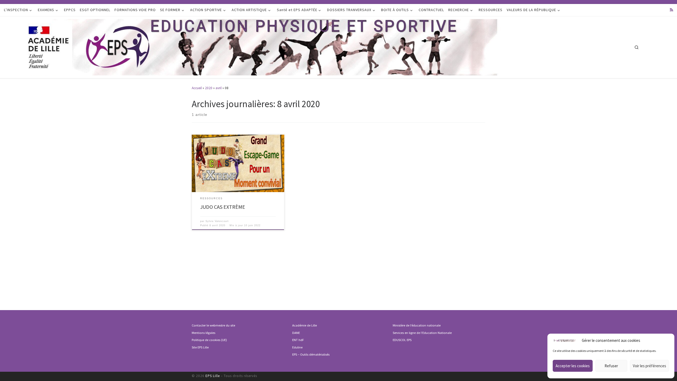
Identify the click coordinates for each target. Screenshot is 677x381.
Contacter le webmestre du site (213, 325)
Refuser (611, 365)
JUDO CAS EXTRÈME (222, 206)
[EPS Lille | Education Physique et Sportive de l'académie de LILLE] (287, 46)
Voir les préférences (649, 365)
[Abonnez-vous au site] (671, 10)
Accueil (197, 88)
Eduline (297, 347)
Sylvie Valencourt (217, 221)
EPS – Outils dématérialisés (311, 354)
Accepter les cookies (573, 365)
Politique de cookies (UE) (209, 340)
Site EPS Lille (200, 347)
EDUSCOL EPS (402, 340)
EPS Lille (212, 376)
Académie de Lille (304, 325)
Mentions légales (203, 333)
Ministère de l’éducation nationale (417, 325)
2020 (208, 88)
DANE (296, 333)
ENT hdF (298, 340)
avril (219, 88)
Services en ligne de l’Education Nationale (422, 333)
